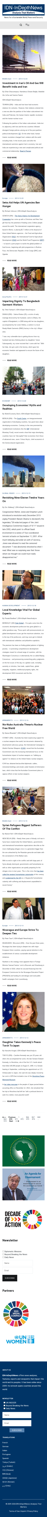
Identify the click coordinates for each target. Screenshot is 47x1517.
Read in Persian (25, 151)
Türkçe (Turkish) (8, 1462)
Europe (5, 198)
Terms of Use (14, 1511)
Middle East (6, 79)
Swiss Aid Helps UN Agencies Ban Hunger (21, 204)
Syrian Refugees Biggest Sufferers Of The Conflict (21, 827)
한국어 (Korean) (8, 1482)
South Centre (21, 418)
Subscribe (10, 1278)
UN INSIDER (11, 1403)
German (5, 1446)
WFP (42, 240)
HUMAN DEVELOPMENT (11, 605)
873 (28, 1119)
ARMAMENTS (7, 720)
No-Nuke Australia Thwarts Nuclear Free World (22, 726)
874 (34, 1119)
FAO (13, 237)
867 (34, 1117)
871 (17, 1119)
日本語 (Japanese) (9, 1478)
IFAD (14, 240)
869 (5, 1119)
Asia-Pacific (7, 297)
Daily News (9, 1257)
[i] (19, 134)
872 (22, 1119)
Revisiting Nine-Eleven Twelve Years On (23, 499)
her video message (10, 1084)
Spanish (5, 1458)
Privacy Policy (32, 1511)
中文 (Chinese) (8, 1470)
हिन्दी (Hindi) (6, 1474)
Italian (4, 1450)
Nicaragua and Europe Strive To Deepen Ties (20, 932)
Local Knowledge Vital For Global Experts (21, 612)
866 (28, 1117)
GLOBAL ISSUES (8, 493)
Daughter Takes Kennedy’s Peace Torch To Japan (21, 1044)
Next (11, 1121)
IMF (28, 429)
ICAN (23, 748)
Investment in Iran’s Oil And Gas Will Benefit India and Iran (22, 85)
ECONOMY (6, 401)
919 (5, 1121)
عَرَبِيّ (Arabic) (7, 1466)
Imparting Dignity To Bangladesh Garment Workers (21, 303)
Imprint (23, 1511)
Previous (12, 1117)
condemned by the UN (13, 878)
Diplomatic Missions (12, 1251)
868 (39, 1117)
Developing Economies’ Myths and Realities (21, 407)
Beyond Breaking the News (15, 1254)
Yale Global (19, 623)
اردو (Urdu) (6, 1486)
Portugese (6, 1454)
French (5, 1443)
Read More (12, 158)
